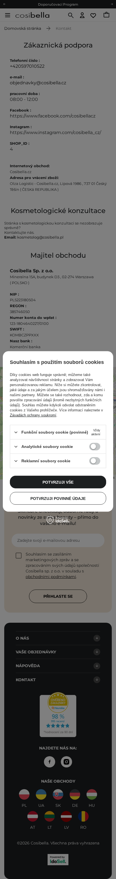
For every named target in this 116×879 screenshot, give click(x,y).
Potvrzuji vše (58, 482)
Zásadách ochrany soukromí (33, 415)
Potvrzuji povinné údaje (58, 498)
